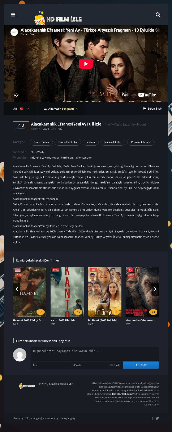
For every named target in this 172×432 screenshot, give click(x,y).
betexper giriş (67, 418)
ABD (60, 129)
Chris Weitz (37, 152)
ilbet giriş (18, 418)
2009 (46, 129)
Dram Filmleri (41, 142)
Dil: (15, 108)
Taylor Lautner (83, 157)
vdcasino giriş (50, 418)
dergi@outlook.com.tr (122, 393)
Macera (91, 142)
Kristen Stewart (40, 157)
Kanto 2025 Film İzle (63, 320)
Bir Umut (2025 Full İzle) (102, 320)
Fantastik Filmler (68, 142)
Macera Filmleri (112, 142)
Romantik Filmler (141, 142)
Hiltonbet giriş (33, 418)
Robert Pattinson (62, 157)
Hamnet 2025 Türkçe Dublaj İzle (32, 320)
